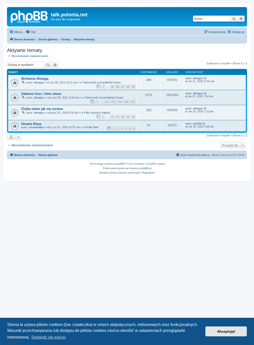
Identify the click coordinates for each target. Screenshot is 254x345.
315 (126, 101)
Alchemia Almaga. (35, 78)
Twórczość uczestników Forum (102, 82)
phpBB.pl (146, 168)
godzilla (197, 123)
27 (123, 86)
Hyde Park (92, 127)
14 (117, 117)
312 (107, 101)
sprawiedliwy (36, 127)
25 (112, 86)
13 (112, 117)
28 (128, 86)
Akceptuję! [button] (226, 331)
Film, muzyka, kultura (97, 112)
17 (133, 117)
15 (123, 117)
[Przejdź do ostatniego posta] (205, 78)
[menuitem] (31, 32)
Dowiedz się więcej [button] (49, 337)
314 (120, 101)
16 (128, 117)
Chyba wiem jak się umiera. (42, 109)
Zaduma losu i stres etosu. (41, 94)
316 (132, 101)
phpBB (120, 163)
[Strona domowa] (29, 16)
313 (113, 101)
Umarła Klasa (31, 124)
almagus (39, 82)
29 (133, 86)
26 (117, 86)
